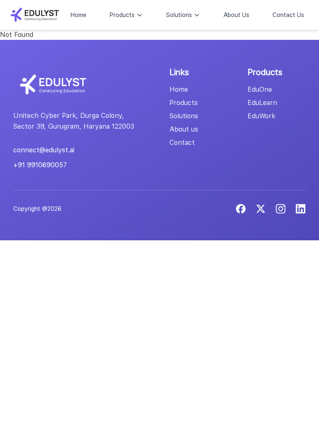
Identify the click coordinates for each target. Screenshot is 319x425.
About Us (236, 15)
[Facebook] (241, 209)
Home (78, 15)
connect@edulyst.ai (43, 150)
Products (122, 15)
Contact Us (288, 15)
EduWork (261, 116)
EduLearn (262, 103)
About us (183, 129)
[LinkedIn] (281, 209)
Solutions (179, 15)
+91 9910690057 (40, 165)
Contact (182, 143)
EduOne (260, 89)
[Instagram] (301, 209)
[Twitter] (261, 209)
